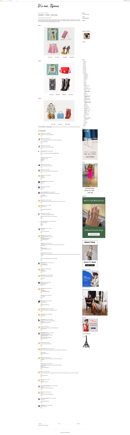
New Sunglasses (86, 87)
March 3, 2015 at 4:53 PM (49, 308)
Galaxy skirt (85, 93)
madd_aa (42, 282)
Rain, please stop (86, 113)
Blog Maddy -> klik (43, 284)
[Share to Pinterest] (50, 126)
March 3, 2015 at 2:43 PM (47, 288)
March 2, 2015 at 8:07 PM (46, 138)
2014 (84, 124)
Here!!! (48, 231)
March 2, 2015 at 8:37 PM (47, 157)
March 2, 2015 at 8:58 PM (49, 181)
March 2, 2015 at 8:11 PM (49, 151)
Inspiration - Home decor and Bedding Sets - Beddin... (87, 97)
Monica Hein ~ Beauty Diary (45, 398)
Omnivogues (42, 359)
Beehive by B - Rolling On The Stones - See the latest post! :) (49, 216)
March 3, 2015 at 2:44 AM (46, 213)
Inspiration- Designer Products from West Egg (87, 92)
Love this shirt (86, 94)
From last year (86, 105)
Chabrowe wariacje (43, 181)
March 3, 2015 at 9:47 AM (47, 243)
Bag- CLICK (65, 57)
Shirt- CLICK (50, 57)
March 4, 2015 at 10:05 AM (48, 363)
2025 (84, 61)
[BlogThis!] (48, 126)
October (85, 76)
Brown (85, 116)
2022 (84, 64)
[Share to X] (49, 126)
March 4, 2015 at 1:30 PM (46, 379)
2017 (84, 70)
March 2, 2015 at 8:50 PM (47, 175)
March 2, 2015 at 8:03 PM (47, 133)
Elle (41, 371)
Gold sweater (85, 104)
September (85, 77)
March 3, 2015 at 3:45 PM (47, 295)
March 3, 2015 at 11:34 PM (46, 357)
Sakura (42, 164)
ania (41, 342)
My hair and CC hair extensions (86, 108)
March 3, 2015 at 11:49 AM (49, 262)
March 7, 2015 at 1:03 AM (52, 398)
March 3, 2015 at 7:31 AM (47, 228)
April (84, 83)
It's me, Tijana (48, 5)
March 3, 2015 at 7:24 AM (52, 221)
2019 (84, 68)
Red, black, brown (86, 106)
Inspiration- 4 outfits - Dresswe (87, 112)
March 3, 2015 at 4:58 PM (49, 319)
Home (59, 423)
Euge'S (42, 138)
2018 (84, 69)
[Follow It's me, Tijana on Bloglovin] (86, 347)
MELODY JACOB (43, 151)
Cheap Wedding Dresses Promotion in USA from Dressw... (87, 102)
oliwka (41, 379)
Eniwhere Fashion (43, 348)
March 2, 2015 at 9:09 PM (46, 186)
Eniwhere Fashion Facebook (45, 353)
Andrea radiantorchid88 (44, 192)
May (84, 82)
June (84, 81)
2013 (84, 125)
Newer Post (40, 423)
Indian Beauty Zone (43, 308)
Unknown (42, 133)
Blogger (69, 432)
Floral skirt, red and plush (87, 117)
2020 (84, 67)
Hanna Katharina (43, 319)
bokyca (42, 213)
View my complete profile (85, 14)
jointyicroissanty (43, 275)
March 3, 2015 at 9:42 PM (45, 342)
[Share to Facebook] (50, 126)
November (85, 75)
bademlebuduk (43, 405)
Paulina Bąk (42, 288)
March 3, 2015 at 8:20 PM (45, 326)
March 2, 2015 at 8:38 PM (46, 164)
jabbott (42, 186)
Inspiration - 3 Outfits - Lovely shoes (87, 119)
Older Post (78, 423)
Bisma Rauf (42, 228)
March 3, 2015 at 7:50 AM (47, 235)
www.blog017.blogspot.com (44, 381)
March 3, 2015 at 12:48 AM (47, 205)
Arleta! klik (42, 160)
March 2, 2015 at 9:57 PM (51, 192)
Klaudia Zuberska (43, 262)
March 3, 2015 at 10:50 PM (49, 348)
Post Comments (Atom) (45, 425)
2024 (84, 62)
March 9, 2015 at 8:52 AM (48, 405)
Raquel (42, 357)
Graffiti (85, 120)
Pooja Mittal (42, 235)
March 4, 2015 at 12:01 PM (45, 371)
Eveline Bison (43, 314)
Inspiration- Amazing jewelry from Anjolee (87, 99)
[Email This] (47, 126)
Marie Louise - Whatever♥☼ (45, 221)
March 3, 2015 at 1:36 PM (49, 275)
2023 (84, 63)
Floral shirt (85, 100)
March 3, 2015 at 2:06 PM (47, 282)
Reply (41, 148)
